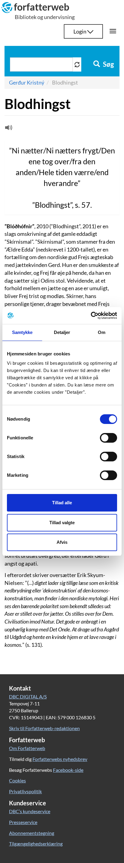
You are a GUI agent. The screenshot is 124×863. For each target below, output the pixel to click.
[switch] (108, 438)
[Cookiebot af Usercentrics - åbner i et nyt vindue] (90, 315)
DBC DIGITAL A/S (28, 696)
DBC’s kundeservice (29, 811)
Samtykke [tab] (22, 332)
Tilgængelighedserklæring (36, 843)
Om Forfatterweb (27, 748)
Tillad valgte (62, 522)
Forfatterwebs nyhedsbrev (60, 759)
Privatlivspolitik (25, 791)
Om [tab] (101, 332)
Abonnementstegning (31, 833)
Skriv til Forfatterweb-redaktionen (44, 728)
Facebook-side (68, 770)
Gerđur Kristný (26, 82)
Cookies (17, 780)
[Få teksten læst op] (8, 129)
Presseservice (23, 822)
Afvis (62, 542)
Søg (108, 64)
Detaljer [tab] (62, 332)
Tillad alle (62, 502)
